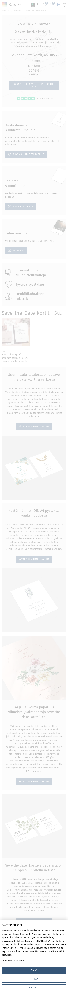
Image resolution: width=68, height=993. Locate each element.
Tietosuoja (7, 960)
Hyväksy (34, 970)
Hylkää (34, 979)
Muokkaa (34, 987)
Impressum (18, 960)
